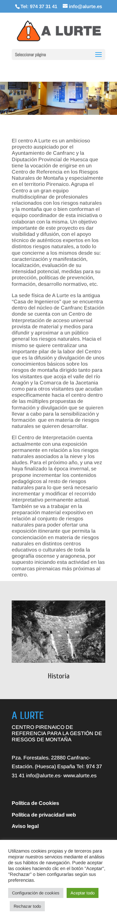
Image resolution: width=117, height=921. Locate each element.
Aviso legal (25, 826)
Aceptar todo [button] (83, 893)
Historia (59, 676)
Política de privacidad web (44, 815)
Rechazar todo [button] (27, 906)
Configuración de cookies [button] (35, 893)
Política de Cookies (35, 803)
